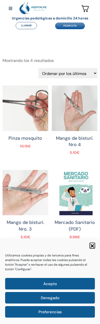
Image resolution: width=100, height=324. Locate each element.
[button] (92, 245)
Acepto (50, 283)
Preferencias (50, 312)
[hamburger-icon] (10, 9)
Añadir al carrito (25, 149)
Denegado (50, 297)
